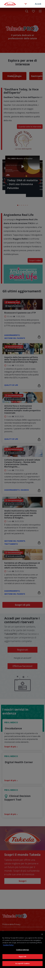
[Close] (42, 934)
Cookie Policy (8, 945)
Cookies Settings (22, 950)
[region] (22, 949)
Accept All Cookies (22, 963)
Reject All (22, 956)
